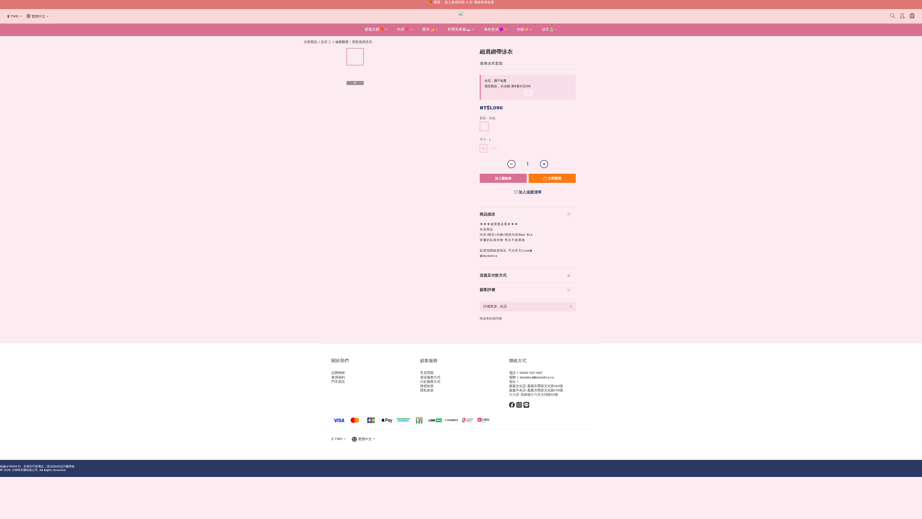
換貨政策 (427, 386)
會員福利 (338, 377)
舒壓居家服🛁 (459, 29)
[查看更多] (528, 95)
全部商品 (310, 41)
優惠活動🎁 (374, 29)
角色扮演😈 (494, 29)
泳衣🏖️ (548, 29)
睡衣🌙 (428, 29)
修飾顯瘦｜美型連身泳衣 (353, 41)
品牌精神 (338, 372)
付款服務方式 (430, 381)
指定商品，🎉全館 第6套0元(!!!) (508, 86)
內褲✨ (523, 29)
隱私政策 (427, 390)
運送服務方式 (430, 377)
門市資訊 (338, 381)
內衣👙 (403, 29)
